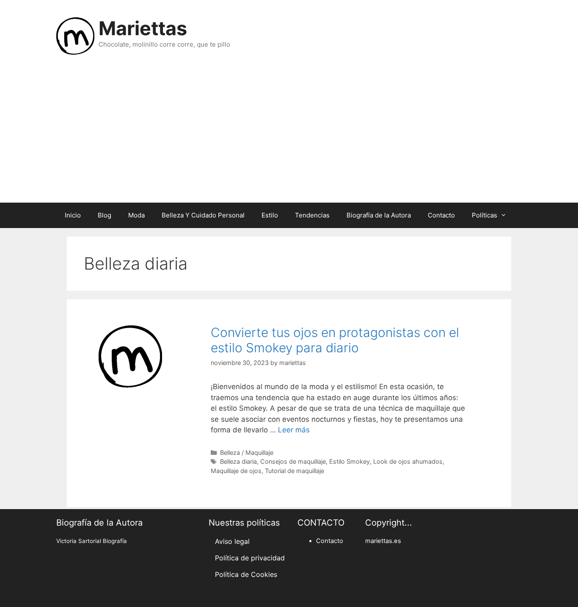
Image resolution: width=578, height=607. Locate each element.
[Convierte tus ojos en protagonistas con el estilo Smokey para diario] (130, 385)
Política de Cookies (246, 574)
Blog (104, 215)
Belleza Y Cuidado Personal (203, 215)
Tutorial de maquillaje (294, 470)
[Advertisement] (289, 134)
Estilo (269, 215)
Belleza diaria (238, 461)
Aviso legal (232, 541)
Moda (136, 215)
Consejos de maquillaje (293, 461)
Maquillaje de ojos (236, 470)
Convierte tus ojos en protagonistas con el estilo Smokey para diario (335, 340)
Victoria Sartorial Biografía (91, 540)
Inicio (73, 215)
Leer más (294, 430)
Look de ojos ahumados (408, 461)
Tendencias (312, 215)
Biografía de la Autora (379, 215)
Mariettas (143, 28)
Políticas (484, 215)
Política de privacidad (250, 558)
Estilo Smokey (349, 461)
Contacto (441, 215)
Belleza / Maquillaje (246, 452)
